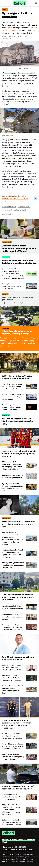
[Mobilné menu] (3, 3)
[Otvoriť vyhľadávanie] (36, 3)
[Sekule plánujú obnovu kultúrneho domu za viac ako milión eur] (31, 286)
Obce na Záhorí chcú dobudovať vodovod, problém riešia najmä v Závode (19, 248)
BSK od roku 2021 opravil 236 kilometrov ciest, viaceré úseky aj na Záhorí (12, 736)
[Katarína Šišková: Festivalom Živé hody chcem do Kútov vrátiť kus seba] (19, 505)
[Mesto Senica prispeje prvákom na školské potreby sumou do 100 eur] (31, 757)
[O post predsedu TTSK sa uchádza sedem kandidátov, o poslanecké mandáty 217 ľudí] (31, 487)
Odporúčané (6, 242)
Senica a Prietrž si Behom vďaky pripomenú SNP (20, 340)
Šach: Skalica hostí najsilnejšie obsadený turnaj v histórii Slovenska (13, 797)
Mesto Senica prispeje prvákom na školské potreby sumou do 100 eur (13, 756)
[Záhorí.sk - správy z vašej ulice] (19, 3)
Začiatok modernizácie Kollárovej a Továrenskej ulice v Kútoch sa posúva (12, 822)
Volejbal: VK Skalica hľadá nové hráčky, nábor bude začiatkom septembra (12, 386)
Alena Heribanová (9, 206)
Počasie (5, 294)
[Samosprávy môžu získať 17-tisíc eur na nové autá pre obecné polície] (31, 397)
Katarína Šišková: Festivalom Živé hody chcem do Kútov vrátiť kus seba (18, 524)
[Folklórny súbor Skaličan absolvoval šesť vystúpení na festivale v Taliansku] (31, 627)
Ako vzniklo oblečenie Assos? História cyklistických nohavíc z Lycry (17, 421)
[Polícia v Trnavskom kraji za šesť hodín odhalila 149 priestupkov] (19, 774)
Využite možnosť (14, 849)
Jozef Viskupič (24, 206)
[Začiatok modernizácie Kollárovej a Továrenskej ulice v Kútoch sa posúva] (31, 822)
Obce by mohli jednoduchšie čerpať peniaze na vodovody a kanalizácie (13, 565)
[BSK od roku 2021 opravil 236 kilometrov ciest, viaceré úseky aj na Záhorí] (31, 736)
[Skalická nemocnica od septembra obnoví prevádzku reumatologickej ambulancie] (19, 582)
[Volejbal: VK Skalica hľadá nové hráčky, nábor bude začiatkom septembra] (31, 386)
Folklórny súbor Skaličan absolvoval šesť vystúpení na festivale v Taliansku (12, 627)
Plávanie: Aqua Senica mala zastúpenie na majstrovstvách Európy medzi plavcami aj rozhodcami (16, 724)
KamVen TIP (5, 328)
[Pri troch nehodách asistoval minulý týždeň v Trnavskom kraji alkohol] (31, 678)
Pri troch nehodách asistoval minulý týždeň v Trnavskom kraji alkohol (12, 678)
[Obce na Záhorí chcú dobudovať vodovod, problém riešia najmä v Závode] (19, 229)
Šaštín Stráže (19, 210)
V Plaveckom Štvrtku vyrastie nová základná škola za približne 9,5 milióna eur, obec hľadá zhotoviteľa (11, 809)
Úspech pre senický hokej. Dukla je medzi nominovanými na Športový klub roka (19, 453)
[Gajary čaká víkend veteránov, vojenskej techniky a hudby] (19, 316)
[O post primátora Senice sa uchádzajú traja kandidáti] (31, 476)
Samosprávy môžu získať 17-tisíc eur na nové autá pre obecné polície (13, 397)
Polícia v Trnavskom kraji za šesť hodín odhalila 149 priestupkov (18, 787)
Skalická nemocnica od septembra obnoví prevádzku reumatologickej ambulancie (19, 597)
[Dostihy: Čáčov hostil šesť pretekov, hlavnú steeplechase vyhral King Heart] (31, 689)
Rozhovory (6, 518)
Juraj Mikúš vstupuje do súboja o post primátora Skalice (18, 658)
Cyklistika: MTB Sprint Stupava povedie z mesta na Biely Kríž (17, 377)
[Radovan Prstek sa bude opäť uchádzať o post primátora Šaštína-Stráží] (31, 668)
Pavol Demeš (7, 210)
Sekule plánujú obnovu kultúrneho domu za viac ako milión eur (11, 286)
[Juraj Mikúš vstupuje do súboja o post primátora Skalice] (19, 644)
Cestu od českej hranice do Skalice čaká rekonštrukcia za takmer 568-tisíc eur (12, 746)
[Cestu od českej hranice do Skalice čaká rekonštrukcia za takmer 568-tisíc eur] (31, 746)
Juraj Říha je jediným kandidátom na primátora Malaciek (12, 617)
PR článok (5, 257)
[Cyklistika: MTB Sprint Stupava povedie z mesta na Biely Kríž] (19, 363)
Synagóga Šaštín (8, 214)
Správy (4, 9)
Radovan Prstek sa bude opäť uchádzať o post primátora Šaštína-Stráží (11, 667)
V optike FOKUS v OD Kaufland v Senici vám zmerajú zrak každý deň (19, 261)
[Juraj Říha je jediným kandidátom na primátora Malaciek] (31, 617)
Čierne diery (23, 68)
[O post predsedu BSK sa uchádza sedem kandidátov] (31, 607)
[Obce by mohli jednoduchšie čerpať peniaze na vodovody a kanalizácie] (31, 565)
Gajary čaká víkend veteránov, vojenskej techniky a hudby (17, 332)
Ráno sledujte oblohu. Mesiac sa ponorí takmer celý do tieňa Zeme (11, 407)
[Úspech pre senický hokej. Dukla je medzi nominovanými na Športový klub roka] (19, 438)
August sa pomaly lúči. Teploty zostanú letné (19, 303)
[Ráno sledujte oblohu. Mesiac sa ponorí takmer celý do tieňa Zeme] (31, 407)
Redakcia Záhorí (21, 36)
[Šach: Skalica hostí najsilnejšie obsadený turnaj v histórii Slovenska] (31, 797)
